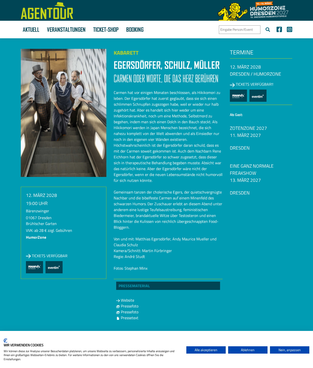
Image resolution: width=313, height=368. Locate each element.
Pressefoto (129, 306)
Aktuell (31, 29)
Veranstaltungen (66, 29)
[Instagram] (288, 30)
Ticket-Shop (106, 29)
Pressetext (129, 318)
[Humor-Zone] (253, 10)
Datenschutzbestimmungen (162, 337)
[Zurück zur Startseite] (47, 10)
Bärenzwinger (37, 211)
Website (127, 300)
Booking (135, 29)
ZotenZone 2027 (248, 128)
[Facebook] (279, 30)
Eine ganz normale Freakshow (252, 169)
